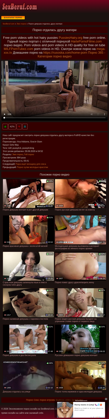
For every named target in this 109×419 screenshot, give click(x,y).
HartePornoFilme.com (86, 41)
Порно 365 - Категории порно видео (71, 54)
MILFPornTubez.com (18, 49)
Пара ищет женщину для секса (31, 164)
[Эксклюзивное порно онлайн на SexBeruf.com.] (19, 6)
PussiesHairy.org (70, 37)
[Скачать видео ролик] (25, 126)
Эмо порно (17, 154)
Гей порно (29, 154)
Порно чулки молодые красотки (32, 167)
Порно (29, 400)
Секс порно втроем (44, 400)
